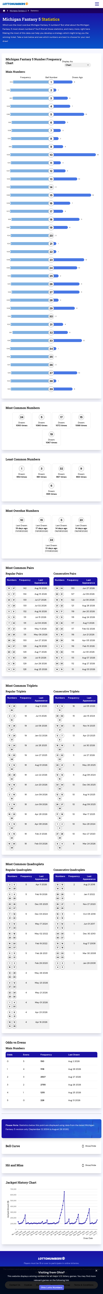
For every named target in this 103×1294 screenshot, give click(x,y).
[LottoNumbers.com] (15, 6)
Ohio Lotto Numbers (51, 1287)
